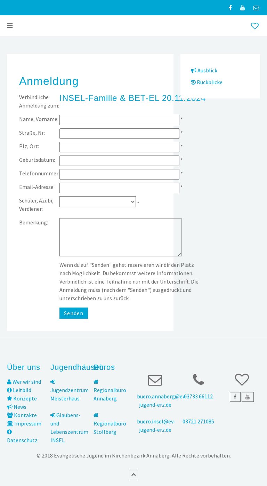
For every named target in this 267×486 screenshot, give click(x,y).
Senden (73, 313)
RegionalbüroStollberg (110, 427)
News (19, 406)
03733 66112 (198, 396)
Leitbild (21, 390)
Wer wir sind (26, 381)
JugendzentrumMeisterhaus (69, 394)
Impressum (27, 423)
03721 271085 (198, 421)
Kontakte (25, 415)
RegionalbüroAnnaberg (110, 394)
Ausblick (206, 70)
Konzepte (24, 398)
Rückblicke (209, 82)
